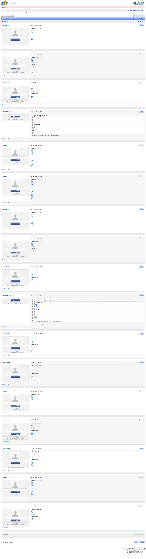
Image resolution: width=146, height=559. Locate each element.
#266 (32, 111)
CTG (32, 66)
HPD (32, 160)
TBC (32, 523)
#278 (32, 448)
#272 (32, 238)
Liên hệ (143, 557)
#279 (32, 477)
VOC (32, 166)
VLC (32, 224)
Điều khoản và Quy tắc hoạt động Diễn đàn (122, 557)
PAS (32, 197)
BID (31, 347)
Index (32, 30)
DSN (32, 432)
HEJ (32, 67)
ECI (31, 404)
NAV (32, 196)
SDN (32, 253)
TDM (32, 494)
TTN (32, 465)
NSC (32, 522)
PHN (32, 350)
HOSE (32, 32)
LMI (31, 195)
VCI (31, 199)
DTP (32, 192)
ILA (31, 69)
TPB (32, 223)
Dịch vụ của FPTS (11, 12)
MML (32, 96)
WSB (32, 39)
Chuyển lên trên (5, 47)
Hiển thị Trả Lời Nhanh (139, 534)
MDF (32, 433)
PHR (32, 163)
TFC (32, 38)
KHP (32, 70)
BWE (32, 519)
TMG (32, 198)
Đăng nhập (5, 7)
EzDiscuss (3, 12)
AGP (32, 189)
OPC (32, 222)
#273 (32, 266)
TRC (32, 101)
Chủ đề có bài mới (133, 10)
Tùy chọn (136, 18)
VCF (32, 102)
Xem (142, 18)
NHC (32, 491)
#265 (32, 54)
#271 (32, 209)
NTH (32, 463)
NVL (32, 377)
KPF (32, 375)
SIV (31, 493)
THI (31, 165)
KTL (32, 161)
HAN (32, 349)
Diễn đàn (127, 10)
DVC (32, 193)
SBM (32, 72)
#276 (32, 391)
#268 (32, 82)
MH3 (32, 434)
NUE (32, 98)
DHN (32, 520)
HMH (32, 462)
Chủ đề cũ (5, 21)
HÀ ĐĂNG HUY (6, 25)
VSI (31, 73)
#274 (32, 333)
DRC (32, 191)
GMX (32, 194)
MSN (32, 97)
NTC (32, 162)
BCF (32, 518)
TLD (32, 351)
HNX (32, 31)
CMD (32, 348)
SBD (32, 100)
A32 (32, 158)
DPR (32, 159)
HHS (32, 279)
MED (32, 71)
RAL (32, 435)
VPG (32, 225)
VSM (32, 352)
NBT (32, 376)
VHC (32, 254)
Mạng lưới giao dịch (137, 557)
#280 (32, 505)
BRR (32, 190)
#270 (32, 176)
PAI (31, 492)
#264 (32, 25)
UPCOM (32, 33)
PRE (32, 164)
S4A (32, 251)
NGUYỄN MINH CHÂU (7, 111)
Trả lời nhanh (5, 534)
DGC (32, 461)
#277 (32, 419)
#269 (32, 145)
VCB (32, 280)
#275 (32, 362)
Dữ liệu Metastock (20, 12)
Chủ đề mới (140, 21)
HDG (32, 250)
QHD (32, 464)
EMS (32, 490)
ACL (32, 346)
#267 (32, 295)
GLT (32, 95)
